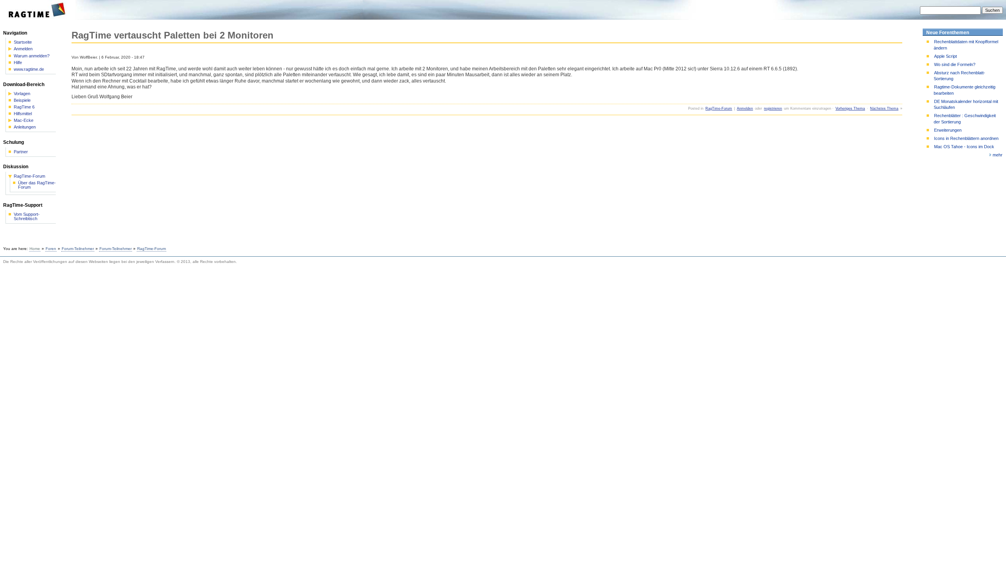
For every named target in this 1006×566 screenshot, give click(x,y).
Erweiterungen (948, 130)
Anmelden (745, 108)
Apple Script (945, 56)
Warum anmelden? (32, 56)
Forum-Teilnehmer (78, 248)
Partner (21, 152)
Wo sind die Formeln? (954, 64)
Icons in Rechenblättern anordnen (966, 138)
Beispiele (22, 100)
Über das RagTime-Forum (37, 185)
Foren (51, 248)
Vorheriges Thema (850, 108)
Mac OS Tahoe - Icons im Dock (964, 146)
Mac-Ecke (23, 120)
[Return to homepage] (39, 18)
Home (34, 248)
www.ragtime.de (29, 69)
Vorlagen (22, 94)
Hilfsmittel (23, 114)
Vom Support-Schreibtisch (27, 216)
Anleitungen (25, 127)
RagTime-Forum (718, 108)
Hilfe (18, 63)
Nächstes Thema (884, 108)
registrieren (773, 108)
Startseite (23, 42)
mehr (997, 155)
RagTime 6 (24, 107)
